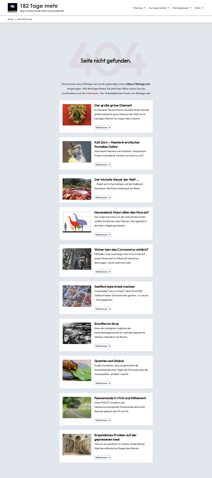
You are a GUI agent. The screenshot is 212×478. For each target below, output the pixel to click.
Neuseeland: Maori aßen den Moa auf (121, 212)
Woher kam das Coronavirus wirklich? (121, 249)
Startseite (93, 93)
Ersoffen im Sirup (106, 324)
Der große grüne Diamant (113, 105)
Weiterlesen (103, 127)
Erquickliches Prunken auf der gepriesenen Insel (115, 437)
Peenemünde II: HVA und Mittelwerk (120, 398)
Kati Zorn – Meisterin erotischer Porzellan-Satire (117, 144)
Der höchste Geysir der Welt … (116, 179)
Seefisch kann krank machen (114, 286)
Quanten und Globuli (109, 361)
